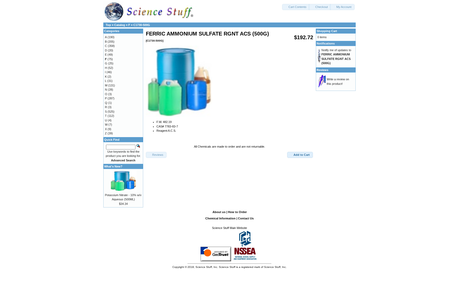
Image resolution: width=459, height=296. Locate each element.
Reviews (322, 70)
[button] (296, 7)
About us (219, 212)
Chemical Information (220, 218)
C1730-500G (141, 24)
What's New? (113, 166)
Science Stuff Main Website (229, 227)
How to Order (237, 212)
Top (108, 24)
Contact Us (246, 218)
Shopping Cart (327, 31)
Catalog (119, 24)
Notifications (326, 43)
